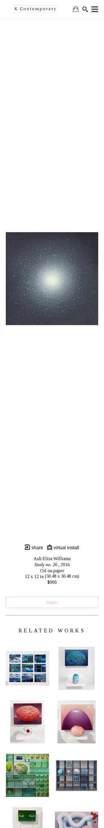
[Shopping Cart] (76, 9)
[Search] (85, 9)
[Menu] (94, 9)
